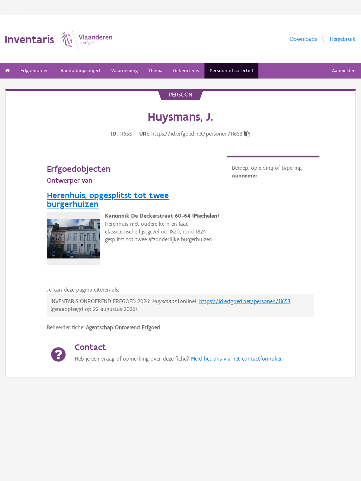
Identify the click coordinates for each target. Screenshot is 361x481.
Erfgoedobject (35, 71)
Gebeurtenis (186, 71)
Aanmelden (344, 71)
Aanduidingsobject (81, 71)
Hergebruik (342, 38)
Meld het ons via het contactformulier (236, 358)
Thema (155, 71)
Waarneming (124, 71)
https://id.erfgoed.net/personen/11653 (244, 301)
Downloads (303, 38)
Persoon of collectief (231, 71)
